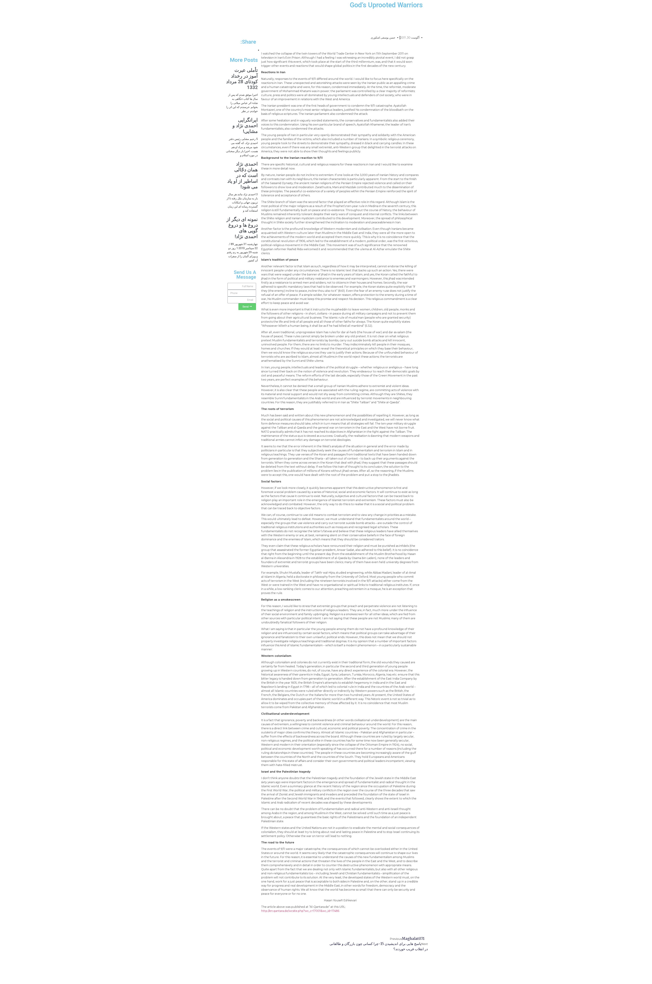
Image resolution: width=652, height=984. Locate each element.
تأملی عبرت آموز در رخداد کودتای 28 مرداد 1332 (242, 78)
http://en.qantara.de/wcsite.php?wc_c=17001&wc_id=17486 (300, 911)
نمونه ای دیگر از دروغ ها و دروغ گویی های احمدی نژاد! (242, 227)
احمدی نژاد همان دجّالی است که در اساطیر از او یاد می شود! (242, 175)
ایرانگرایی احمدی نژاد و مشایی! (245, 125)
